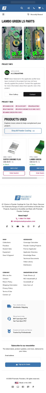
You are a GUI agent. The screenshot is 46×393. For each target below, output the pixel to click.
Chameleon (9, 106)
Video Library (28, 262)
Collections (6, 242)
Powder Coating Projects (32, 246)
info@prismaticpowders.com (24, 221)
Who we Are (7, 275)
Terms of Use (7, 291)
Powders (6, 246)
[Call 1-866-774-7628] (33, 8)
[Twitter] (12, 226)
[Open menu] (3, 14)
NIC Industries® (29, 279)
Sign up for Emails (24, 364)
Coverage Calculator (30, 242)
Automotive (9, 109)
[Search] (21, 8)
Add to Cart (14, 168)
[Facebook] (7, 226)
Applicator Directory (30, 252)
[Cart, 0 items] (41, 8)
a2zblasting (34, 106)
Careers (5, 295)
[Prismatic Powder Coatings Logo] (4, 8)
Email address (9, 355)
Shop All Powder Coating (21, 131)
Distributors (27, 265)
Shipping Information (10, 285)
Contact (32, 94)
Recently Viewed (37, 14)
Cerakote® (27, 282)
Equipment (6, 252)
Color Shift (21, 106)
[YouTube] (17, 226)
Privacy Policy (8, 288)
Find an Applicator (29, 249)
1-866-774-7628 (24, 218)
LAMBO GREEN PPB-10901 (13, 112)
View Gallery (13, 94)
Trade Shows (28, 275)
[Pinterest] (33, 226)
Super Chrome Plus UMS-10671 (28, 109)
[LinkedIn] (23, 226)
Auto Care (27, 285)
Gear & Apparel (8, 255)
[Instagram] (28, 226)
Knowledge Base (29, 255)
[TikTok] (39, 226)
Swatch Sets (7, 249)
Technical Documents (31, 258)
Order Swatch (14, 173)
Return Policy (7, 282)
